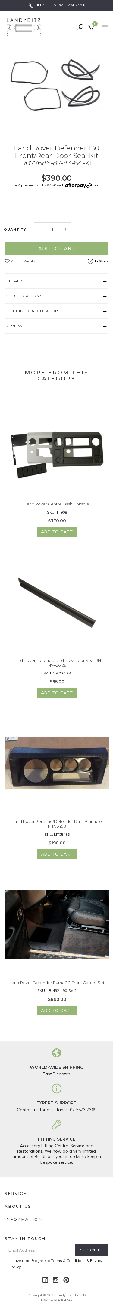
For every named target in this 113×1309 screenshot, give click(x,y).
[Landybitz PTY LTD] (26, 27)
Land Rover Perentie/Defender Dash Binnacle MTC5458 (57, 824)
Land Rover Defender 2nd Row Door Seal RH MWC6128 (57, 663)
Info (96, 185)
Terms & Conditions (68, 1260)
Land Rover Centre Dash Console (57, 503)
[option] (56, 89)
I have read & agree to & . (56, 1263)
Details (14, 280)
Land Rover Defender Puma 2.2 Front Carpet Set (57, 982)
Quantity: (15, 229)
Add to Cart (56, 248)
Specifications (24, 295)
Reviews (15, 325)
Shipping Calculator (31, 310)
